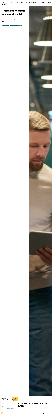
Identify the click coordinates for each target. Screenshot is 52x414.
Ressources (42, 2)
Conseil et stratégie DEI (21, 2)
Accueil (12, 2)
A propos (49, 2)
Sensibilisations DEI (33, 2)
